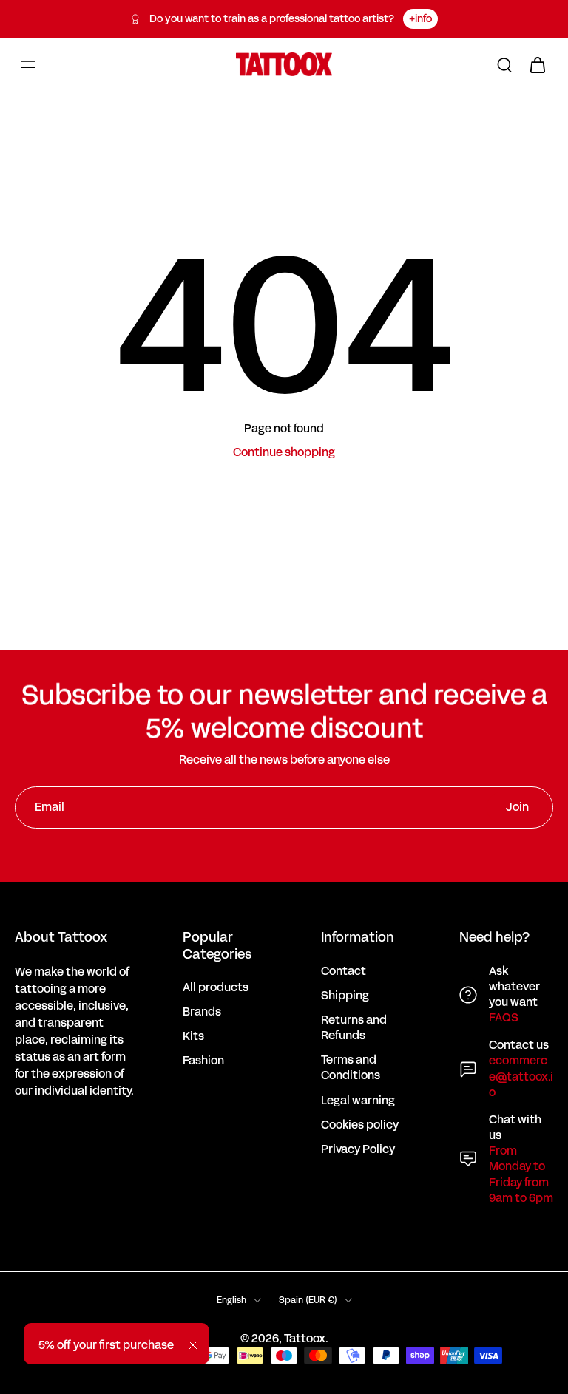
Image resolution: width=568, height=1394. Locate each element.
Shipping (345, 996)
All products (215, 988)
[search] (504, 64)
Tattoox (304, 1338)
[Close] (193, 1345)
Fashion (203, 1061)
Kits (193, 1036)
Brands (202, 1012)
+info (420, 19)
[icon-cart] (537, 64)
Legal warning (358, 1101)
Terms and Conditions (350, 1068)
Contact (343, 971)
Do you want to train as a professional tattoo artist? (271, 19)
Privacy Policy (358, 1149)
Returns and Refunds (354, 1028)
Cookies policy (360, 1125)
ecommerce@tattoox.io (521, 1076)
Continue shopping (284, 452)
